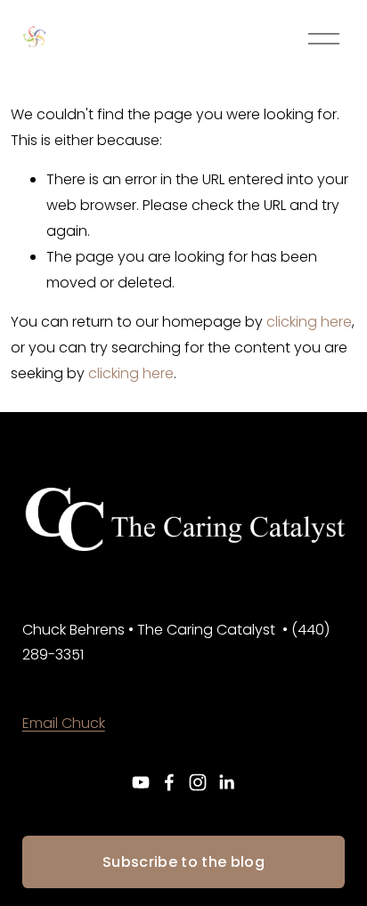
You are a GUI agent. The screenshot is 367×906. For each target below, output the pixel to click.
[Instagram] (198, 782)
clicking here (309, 321)
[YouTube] (141, 782)
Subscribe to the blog (183, 862)
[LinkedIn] (226, 782)
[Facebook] (169, 782)
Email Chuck (63, 723)
